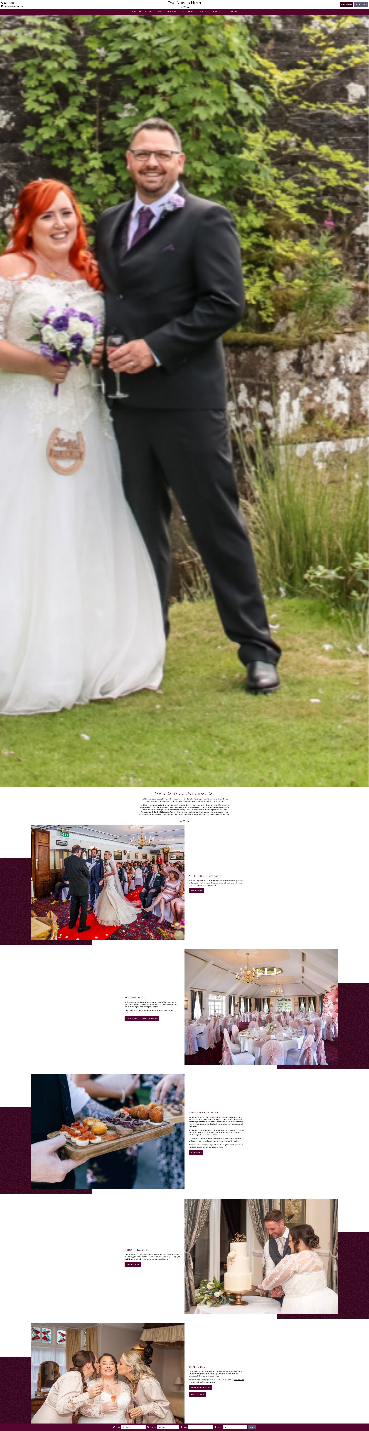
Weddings (171, 12)
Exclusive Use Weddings (149, 1018)
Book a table (361, 4)
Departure (153, 1427)
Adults (185, 1427)
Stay (134, 12)
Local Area (203, 12)
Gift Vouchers (230, 12)
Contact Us (216, 12)
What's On (160, 12)
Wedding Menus (196, 1152)
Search (252, 1427)
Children (220, 1427)
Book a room (346, 4)
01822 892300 (239, 1380)
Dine (151, 12)
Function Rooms (131, 1018)
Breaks (142, 12)
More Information (196, 890)
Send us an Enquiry (197, 1394)
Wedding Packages (132, 1264)
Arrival (118, 1427)
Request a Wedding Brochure (201, 1387)
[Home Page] (184, 4)
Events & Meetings (187, 12)
